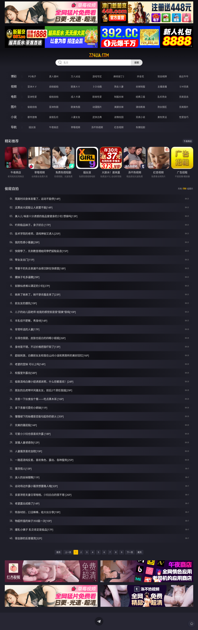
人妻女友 (75, 117)
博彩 (14, 76)
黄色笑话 (162, 117)
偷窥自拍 (32, 107)
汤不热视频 (97, 127)
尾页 (140, 552)
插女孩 (32, 127)
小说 (14, 117)
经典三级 (140, 96)
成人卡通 (75, 96)
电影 (14, 97)
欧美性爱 (97, 96)
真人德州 (53, 76)
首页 (58, 552)
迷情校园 (118, 117)
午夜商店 (53, 127)
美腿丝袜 (118, 107)
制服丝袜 (118, 96)
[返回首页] (191, 623)
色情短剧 (140, 127)
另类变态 (183, 96)
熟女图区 (162, 107)
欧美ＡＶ (75, 86)
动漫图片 (97, 107)
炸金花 (140, 76)
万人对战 (75, 76)
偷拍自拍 (53, 96)
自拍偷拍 (53, 86)
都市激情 (32, 117)
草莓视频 (75, 127)
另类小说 (140, 117)
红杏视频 (118, 127)
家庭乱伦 (53, 117)
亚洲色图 (53, 107)
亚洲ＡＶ (32, 86)
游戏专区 (97, 76)
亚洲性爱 (32, 96)
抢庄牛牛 (183, 76)
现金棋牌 (162, 76)
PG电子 (32, 76)
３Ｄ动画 (97, 86)
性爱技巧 (183, 117)
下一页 (130, 552)
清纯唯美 (140, 107)
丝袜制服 (140, 86)
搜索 (136, 62)
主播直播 (162, 86)
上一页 (68, 552)
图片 (14, 107)
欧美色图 (75, 107)
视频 (14, 87)
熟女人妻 (118, 86)
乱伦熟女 (162, 96)
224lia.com (99, 55)
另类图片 (183, 107)
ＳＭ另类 (183, 86)
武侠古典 (97, 117)
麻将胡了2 (118, 76)
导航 (14, 127)
